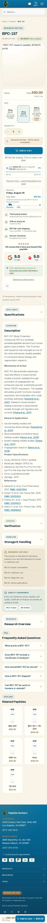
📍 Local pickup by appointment (16, 854)
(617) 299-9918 (9, 830)
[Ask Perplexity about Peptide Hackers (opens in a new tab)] (25, 912)
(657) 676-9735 (10, 847)
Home (4, 21)
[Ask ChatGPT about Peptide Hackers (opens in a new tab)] (5, 912)
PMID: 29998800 (12, 510)
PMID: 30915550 (12, 496)
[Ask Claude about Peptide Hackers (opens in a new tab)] (18, 912)
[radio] (10, 113)
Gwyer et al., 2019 (29, 437)
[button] (23, 64)
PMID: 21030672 (12, 503)
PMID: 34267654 (18, 489)
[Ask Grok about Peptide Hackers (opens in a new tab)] (12, 912)
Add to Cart (25, 150)
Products (12, 21)
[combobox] (23, 12)
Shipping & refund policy (23, 279)
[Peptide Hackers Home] (5, 4)
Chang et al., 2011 (22, 412)
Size (6, 103)
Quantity (9, 126)
